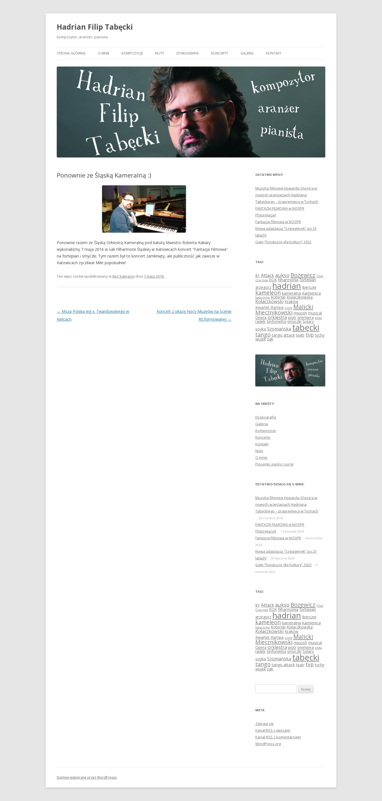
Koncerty (219, 53)
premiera (306, 317)
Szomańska (279, 329)
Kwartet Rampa (269, 307)
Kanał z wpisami (272, 730)
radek (260, 321)
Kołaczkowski (269, 301)
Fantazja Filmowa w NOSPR (278, 221)
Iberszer (309, 287)
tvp (310, 334)
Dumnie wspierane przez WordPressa (87, 777)
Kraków (291, 301)
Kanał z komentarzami (278, 736)
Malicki (303, 307)
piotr (292, 317)
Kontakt (273, 53)
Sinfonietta (276, 321)
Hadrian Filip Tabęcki (95, 27)
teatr (300, 335)
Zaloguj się (264, 723)
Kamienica (311, 293)
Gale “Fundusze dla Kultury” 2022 (283, 241)
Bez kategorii (123, 276)
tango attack (283, 335)
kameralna (291, 293)
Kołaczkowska (300, 297)
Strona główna (71, 53)
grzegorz (263, 287)
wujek (260, 339)
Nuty (159, 53)
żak (270, 339)
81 (257, 275)
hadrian (286, 285)
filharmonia (288, 279)
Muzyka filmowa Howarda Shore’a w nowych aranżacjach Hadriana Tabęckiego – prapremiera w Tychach (286, 195)
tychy (319, 335)
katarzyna (262, 297)
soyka (260, 329)
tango (263, 334)
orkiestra (277, 317)
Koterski (278, 297)
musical (315, 313)
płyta (318, 318)
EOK (273, 279)
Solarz (308, 321)
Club (320, 276)
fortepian (308, 279)
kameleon (268, 292)
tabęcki (305, 327)
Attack (267, 275)
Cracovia (261, 280)
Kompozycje (132, 53)
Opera (261, 317)
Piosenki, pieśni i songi (274, 464)
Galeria (247, 53)
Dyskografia (187, 53)
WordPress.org (268, 743)
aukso (282, 275)
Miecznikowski (274, 312)
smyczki (294, 321)
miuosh (300, 313)
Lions (288, 308)
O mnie (103, 53)
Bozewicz (303, 275)
